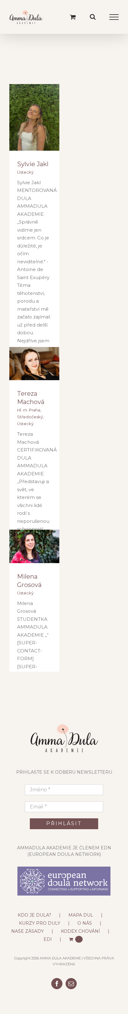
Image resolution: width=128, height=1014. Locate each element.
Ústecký (25, 172)
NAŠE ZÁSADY (27, 931)
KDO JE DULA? (34, 915)
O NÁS (84, 923)
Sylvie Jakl (32, 164)
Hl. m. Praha (28, 409)
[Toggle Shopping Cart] (73, 17)
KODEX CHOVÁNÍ (80, 931)
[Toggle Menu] (114, 17)
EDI (47, 939)
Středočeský (30, 416)
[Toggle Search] (93, 17)
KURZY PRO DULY (39, 923)
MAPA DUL (80, 915)
